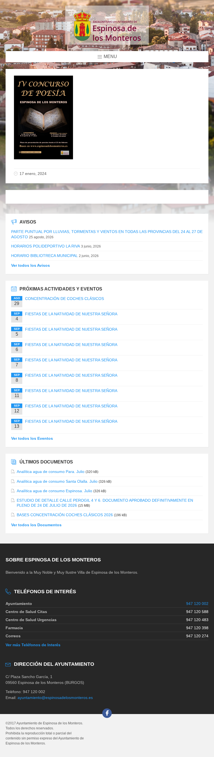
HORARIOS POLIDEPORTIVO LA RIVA (45, 246)
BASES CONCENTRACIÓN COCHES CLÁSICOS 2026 (65, 515)
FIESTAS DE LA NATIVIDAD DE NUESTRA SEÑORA (71, 314)
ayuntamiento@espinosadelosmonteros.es (55, 697)
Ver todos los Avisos (30, 265)
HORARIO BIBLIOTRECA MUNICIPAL (44, 255)
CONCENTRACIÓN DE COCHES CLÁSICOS (64, 298)
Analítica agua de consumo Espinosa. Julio (54, 491)
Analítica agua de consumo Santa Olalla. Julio (57, 481)
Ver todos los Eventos (32, 438)
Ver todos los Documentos (36, 525)
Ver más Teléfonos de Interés (33, 645)
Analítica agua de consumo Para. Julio (50, 471)
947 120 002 (197, 603)
